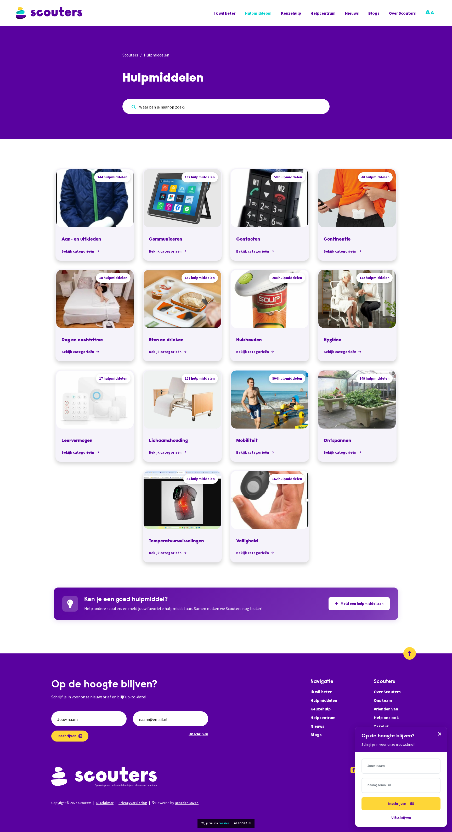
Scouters (130, 55)
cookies (223, 823)
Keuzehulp (291, 13)
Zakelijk (381, 726)
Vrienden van (386, 708)
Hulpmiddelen (258, 13)
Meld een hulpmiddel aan (362, 603)
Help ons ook (386, 717)
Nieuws (352, 13)
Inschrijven (67, 735)
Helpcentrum (323, 13)
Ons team (383, 700)
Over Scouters (402, 13)
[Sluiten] (440, 734)
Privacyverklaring (132, 803)
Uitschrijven (198, 734)
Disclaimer (105, 803)
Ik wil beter (224, 13)
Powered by (177, 803)
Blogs (374, 13)
